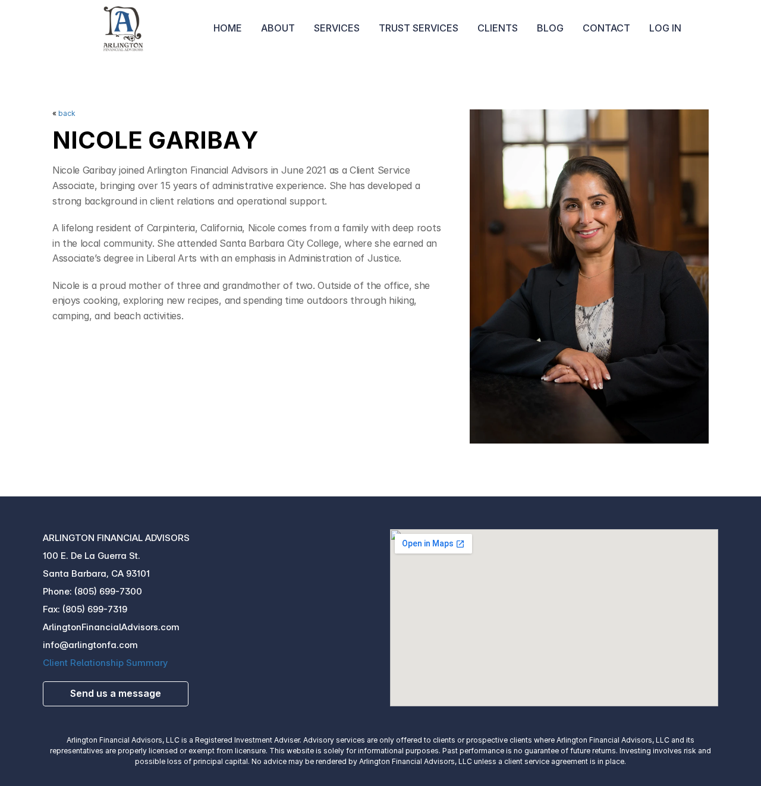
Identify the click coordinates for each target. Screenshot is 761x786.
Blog (550, 28)
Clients (497, 28)
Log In (665, 28)
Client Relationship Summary (105, 662)
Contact (606, 28)
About (278, 28)
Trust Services (418, 28)
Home (227, 28)
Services (337, 28)
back (67, 113)
